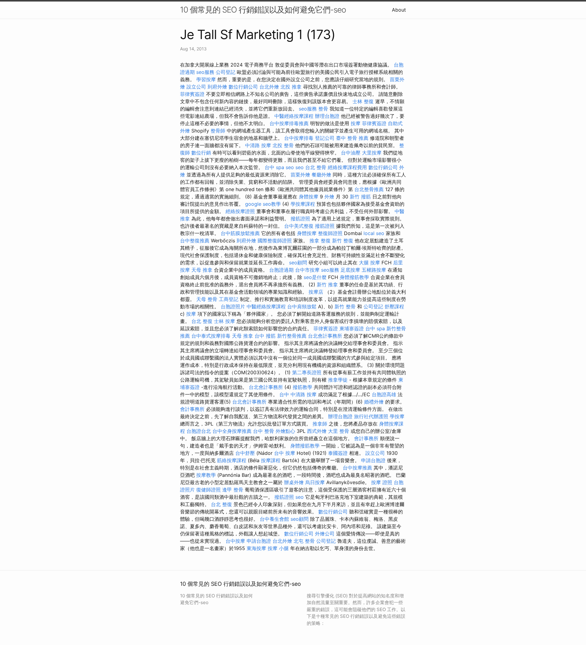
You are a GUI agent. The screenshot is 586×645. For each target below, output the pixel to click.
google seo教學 (263, 204)
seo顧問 (298, 262)
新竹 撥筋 (360, 197)
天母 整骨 (206, 299)
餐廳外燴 (321, 175)
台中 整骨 (263, 431)
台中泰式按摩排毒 (210, 336)
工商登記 (228, 299)
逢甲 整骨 (232, 490)
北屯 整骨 (304, 541)
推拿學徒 (338, 380)
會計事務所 (192, 409)
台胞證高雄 (384, 394)
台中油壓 (350, 153)
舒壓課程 (394, 306)
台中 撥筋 (265, 336)
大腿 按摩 (369, 262)
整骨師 (218, 131)
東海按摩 (256, 548)
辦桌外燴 (294, 482)
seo (290, 167)
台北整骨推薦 (369, 189)
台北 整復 (201, 321)
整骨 (323, 109)
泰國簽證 (338, 453)
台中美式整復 (298, 226)
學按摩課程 (303, 204)
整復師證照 (330, 233)
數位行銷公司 (243, 87)
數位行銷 (201, 153)
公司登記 (225, 72)
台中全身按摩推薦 (231, 431)
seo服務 (205, 72)
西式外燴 (317, 431)
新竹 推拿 (327, 284)
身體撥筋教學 (354, 277)
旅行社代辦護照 (371, 416)
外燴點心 (285, 431)
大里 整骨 (338, 431)
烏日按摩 (315, 482)
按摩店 (316, 292)
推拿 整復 (320, 240)
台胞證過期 (281, 270)
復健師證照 (208, 490)
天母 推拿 (201, 270)
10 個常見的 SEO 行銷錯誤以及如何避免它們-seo (263, 9)
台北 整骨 (315, 167)
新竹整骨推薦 (291, 336)
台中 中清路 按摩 (298, 394)
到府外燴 (217, 87)
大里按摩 (372, 153)
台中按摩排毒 (298, 138)
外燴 (329, 197)
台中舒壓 (245, 453)
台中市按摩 (307, 270)
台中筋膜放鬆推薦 (240, 233)
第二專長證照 (306, 372)
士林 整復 (363, 101)
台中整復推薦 (194, 240)
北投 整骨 (283, 145)
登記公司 (325, 138)
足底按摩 (350, 270)
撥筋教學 (302, 387)
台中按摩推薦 (357, 468)
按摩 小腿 (278, 548)
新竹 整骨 (345, 306)
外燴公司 (325, 534)
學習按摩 (206, 79)
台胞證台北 (198, 431)
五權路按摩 (374, 270)
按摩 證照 (381, 482)
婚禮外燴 (374, 402)
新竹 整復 (342, 240)
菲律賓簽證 (192, 94)
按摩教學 (206, 475)
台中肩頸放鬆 (302, 306)
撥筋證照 (300, 219)
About (399, 10)
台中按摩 (235, 541)
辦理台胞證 (327, 116)
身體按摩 (308, 197)
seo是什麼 (315, 277)
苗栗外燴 (300, 175)
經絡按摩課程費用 (347, 167)
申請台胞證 (373, 460)
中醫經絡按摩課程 (293, 116)
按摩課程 (270, 460)
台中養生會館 (274, 519)
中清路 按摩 (258, 145)
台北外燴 (269, 87)
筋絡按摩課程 (231, 460)
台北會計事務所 (325, 336)
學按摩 (397, 416)
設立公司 (196, 87)
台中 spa (274, 167)
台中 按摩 (284, 453)
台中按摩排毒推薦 (289, 123)
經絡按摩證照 (240, 211)
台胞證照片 (233, 306)
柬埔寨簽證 (351, 328)
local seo (374, 233)
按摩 (355, 123)
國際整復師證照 (275, 240)
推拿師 (320, 424)
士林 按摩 (224, 321)
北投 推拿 (291, 87)
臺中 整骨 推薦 (352, 138)
